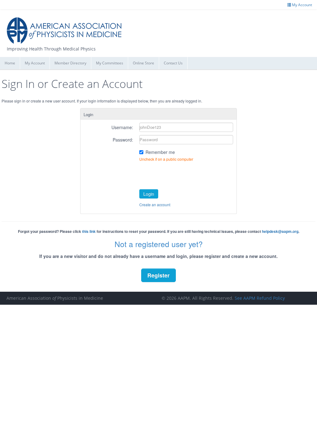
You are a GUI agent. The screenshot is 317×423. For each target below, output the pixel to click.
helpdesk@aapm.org (280, 231)
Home (10, 63)
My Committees (109, 63)
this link (89, 231)
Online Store (143, 63)
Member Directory (70, 63)
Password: (123, 140)
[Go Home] (66, 28)
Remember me (160, 152)
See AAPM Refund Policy (260, 298)
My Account (35, 63)
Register (158, 275)
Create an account (154, 204)
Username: (122, 127)
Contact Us (173, 63)
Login (148, 194)
